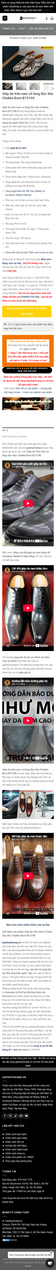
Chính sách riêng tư (15, 1153)
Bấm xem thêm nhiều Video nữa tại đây (28, 924)
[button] (50, 1263)
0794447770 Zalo (29, 296)
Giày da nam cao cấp (41, 28)
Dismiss (47, 10)
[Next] (52, 88)
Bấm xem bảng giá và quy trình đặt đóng (27, 311)
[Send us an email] (21, 1116)
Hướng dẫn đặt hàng (15, 1145)
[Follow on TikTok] (15, 1116)
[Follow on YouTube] (26, 1116)
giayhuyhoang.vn (34, 447)
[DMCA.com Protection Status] (9, 1240)
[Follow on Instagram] (10, 1116)
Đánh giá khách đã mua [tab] (14, 436)
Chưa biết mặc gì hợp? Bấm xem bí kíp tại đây (29, 252)
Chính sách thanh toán (16, 1149)
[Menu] (5, 18)
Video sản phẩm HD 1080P (19, 1157)
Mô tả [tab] (5, 430)
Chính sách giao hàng (16, 1138)
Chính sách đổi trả (14, 1141)
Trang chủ (8, 28)
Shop (22, 28)
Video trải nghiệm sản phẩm (37, 392)
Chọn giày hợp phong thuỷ (18, 1161)
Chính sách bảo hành (15, 1134)
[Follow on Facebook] (5, 1116)
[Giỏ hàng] (52, 18)
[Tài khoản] (46, 18)
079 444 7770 (25, 1179)
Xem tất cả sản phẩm (27, 388)
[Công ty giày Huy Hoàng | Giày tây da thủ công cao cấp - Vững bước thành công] (28, 18)
